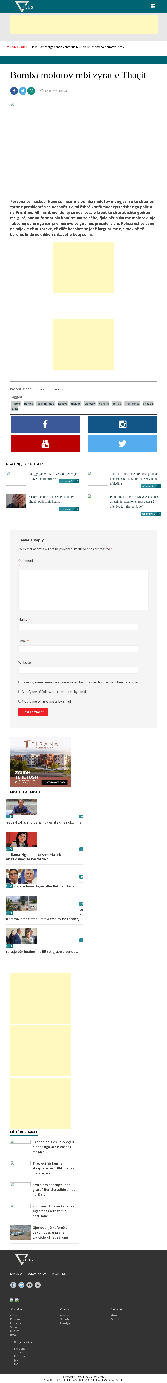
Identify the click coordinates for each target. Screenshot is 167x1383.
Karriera (16, 1273)
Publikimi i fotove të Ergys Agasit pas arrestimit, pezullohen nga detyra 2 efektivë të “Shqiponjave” (134, 501)
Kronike (15, 1319)
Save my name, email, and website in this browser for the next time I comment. (81, 682)
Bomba (28, 403)
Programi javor (19, 1358)
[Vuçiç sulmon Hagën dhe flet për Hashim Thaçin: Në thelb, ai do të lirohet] (45, 876)
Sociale (14, 1327)
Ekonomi (15, 1323)
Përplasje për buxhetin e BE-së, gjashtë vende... (40, 951)
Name (24, 619)
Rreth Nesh (60, 1273)
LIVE (16, 1364)
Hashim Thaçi (46, 403)
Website (24, 662)
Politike (14, 1315)
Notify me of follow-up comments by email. (54, 691)
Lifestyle (65, 1323)
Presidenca (132, 403)
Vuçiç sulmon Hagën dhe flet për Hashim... (47, 886)
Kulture (14, 1331)
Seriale (18, 1352)
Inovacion (117, 1309)
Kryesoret (58, 389)
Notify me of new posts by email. (46, 701)
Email (23, 641)
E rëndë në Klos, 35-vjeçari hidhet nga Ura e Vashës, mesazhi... (53, 1147)
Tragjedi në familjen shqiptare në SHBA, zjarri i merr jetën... (53, 1168)
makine (76, 403)
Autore (16, 403)
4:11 (5, 816)
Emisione (19, 1348)
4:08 (5, 849)
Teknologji (117, 1319)
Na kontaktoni (37, 1273)
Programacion (23, 1342)
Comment (25, 563)
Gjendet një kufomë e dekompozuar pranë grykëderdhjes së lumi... (51, 1232)
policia (116, 403)
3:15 (5, 945)
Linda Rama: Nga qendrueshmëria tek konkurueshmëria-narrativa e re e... (79, 47)
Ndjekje (104, 403)
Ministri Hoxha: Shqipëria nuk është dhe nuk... (38, 822)
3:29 (5, 913)
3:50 (5, 885)
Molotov (89, 403)
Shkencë (116, 1315)
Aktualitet (16, 1309)
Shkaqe (148, 403)
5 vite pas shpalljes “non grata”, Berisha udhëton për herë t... (55, 1190)
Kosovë (62, 403)
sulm (15, 409)
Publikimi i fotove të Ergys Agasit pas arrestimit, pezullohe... (53, 1211)
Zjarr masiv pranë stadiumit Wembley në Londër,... (41, 919)
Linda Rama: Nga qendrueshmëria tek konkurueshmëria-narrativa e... (31, 856)
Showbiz (65, 1319)
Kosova (39, 389)
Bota (13, 1335)
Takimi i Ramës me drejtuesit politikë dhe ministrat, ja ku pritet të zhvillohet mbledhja (134, 478)
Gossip (64, 1309)
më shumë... (67, 481)
